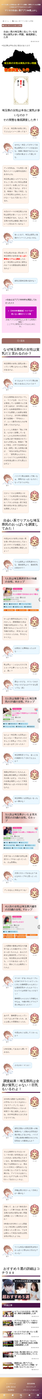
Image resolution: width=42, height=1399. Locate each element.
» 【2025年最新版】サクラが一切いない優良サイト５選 (21, 312)
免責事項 (11, 1390)
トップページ (11, 1384)
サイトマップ (31, 1387)
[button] (38, 674)
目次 (22, 340)
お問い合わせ (11, 1387)
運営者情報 (31, 1384)
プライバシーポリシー (31, 1390)
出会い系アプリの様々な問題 (13, 25)
